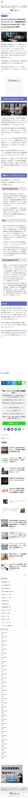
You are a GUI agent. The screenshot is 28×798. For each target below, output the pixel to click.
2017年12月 (4, 669)
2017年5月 (4, 690)
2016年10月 (4, 719)
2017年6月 (4, 686)
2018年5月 (4, 649)
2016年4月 (4, 744)
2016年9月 (4, 723)
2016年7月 (4, 731)
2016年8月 (4, 727)
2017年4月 (4, 694)
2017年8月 (4, 678)
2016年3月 (4, 748)
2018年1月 (4, 665)
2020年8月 (4, 632)
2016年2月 (4, 752)
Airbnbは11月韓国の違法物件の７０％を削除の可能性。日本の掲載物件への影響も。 (17, 490)
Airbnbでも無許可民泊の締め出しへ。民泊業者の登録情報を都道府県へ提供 (17, 449)
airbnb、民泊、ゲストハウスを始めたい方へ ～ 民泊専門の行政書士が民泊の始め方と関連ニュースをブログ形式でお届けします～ (14, 790)
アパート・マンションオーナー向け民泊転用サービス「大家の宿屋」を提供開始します (17, 545)
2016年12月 (4, 711)
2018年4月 (4, 653)
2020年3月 (4, 636)
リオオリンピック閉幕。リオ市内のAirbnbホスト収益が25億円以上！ (17, 459)
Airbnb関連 (4, 434)
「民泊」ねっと (14, 10)
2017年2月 (4, 702)
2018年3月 (4, 657)
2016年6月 (4, 735)
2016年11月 (4, 715)
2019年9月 (4, 641)
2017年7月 (4, 682)
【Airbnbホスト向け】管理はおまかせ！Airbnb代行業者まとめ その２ (16, 470)
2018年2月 (4, 661)
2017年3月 (4, 698)
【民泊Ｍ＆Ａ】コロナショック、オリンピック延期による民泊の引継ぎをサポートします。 (17, 535)
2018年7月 (4, 645)
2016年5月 (4, 739)
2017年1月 (3, 707)
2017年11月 (4, 674)
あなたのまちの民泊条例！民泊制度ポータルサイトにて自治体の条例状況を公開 (17, 566)
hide (18, 80)
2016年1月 (4, 756)
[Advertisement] (14, 355)
